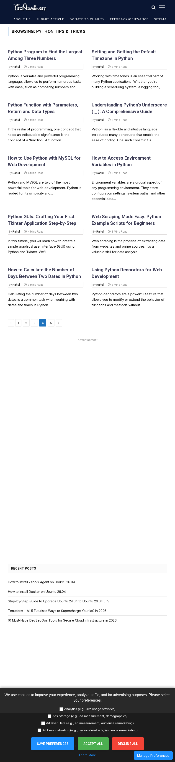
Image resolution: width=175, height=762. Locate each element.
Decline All (128, 744)
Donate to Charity (87, 19)
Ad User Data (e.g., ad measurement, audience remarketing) (90, 723)
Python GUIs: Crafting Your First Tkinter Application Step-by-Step (42, 220)
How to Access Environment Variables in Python (121, 161)
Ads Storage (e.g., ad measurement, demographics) (90, 716)
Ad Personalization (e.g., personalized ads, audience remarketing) (90, 730)
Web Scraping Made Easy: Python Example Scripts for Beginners (126, 220)
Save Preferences (53, 744)
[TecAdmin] (29, 7)
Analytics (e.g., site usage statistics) (90, 709)
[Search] (154, 7)
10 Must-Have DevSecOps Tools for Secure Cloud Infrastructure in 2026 (62, 620)
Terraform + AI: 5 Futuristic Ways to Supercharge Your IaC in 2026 (57, 611)
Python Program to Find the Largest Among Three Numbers (45, 55)
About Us (22, 19)
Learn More (87, 755)
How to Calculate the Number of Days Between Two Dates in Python (44, 273)
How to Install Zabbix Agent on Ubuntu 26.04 (41, 582)
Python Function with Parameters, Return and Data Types (43, 108)
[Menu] (162, 7)
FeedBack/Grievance (129, 19)
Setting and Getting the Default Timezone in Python (124, 55)
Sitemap (161, 19)
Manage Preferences (153, 755)
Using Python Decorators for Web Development (127, 273)
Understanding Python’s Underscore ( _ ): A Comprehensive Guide (129, 108)
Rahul (16, 66)
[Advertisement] (87, 375)
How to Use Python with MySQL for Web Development (44, 161)
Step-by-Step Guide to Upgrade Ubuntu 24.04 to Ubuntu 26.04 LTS (58, 601)
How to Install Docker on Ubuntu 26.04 (37, 592)
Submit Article (50, 19)
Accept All (93, 744)
